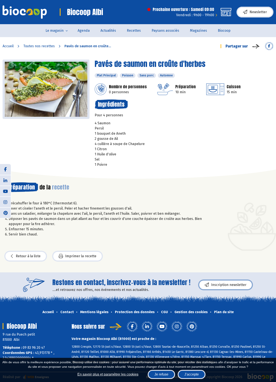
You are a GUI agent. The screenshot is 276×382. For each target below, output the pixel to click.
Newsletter (258, 12)
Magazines (198, 30)
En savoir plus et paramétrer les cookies (107, 374)
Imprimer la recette (80, 256)
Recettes (134, 30)
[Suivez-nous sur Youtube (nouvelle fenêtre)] (5, 191)
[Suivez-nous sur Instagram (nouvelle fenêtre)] (5, 201)
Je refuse (161, 374)
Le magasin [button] (54, 30)
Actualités (108, 30)
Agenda (84, 30)
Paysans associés (165, 30)
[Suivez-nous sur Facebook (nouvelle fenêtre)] (5, 169)
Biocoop (224, 30)
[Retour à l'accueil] (25, 12)
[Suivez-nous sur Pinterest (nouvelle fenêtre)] (5, 212)
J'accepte (191, 374)
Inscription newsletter (228, 285)
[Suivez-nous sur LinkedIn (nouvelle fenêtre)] (5, 180)
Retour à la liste (28, 256)
